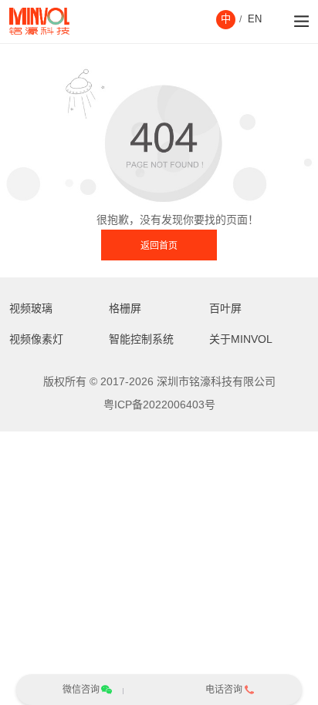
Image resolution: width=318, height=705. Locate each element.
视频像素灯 (36, 339)
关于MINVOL (240, 339)
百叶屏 (225, 308)
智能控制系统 (141, 339)
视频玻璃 (30, 308)
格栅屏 (125, 308)
